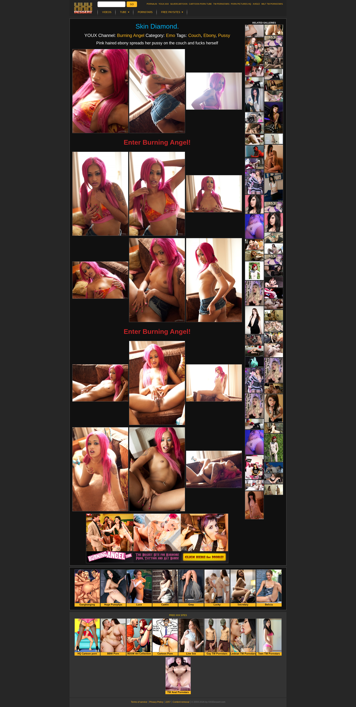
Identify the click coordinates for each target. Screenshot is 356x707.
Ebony (209, 35)
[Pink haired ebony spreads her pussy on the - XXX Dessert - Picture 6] (214, 193)
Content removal (181, 702)
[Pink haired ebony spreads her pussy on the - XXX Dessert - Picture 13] (100, 469)
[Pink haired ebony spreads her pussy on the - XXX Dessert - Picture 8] (157, 280)
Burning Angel (130, 35)
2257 (168, 702)
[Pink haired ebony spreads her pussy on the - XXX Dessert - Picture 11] (157, 383)
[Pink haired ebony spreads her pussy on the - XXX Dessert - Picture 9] (214, 280)
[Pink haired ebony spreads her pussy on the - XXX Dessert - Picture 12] (214, 383)
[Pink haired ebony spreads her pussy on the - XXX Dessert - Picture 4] (100, 194)
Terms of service (139, 702)
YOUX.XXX (164, 4)
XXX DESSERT (83, 8)
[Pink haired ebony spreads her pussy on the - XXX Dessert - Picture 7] (100, 280)
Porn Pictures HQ (241, 4)
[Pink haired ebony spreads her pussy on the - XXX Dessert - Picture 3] (214, 91)
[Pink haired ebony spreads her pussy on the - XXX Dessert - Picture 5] (157, 194)
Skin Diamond (156, 26)
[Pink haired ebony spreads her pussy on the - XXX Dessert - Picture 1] (100, 91)
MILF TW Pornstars (272, 4)
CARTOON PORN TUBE (200, 4)
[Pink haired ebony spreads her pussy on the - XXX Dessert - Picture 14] (157, 469)
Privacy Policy (156, 702)
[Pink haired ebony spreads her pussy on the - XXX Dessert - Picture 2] (157, 91)
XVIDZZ (256, 4)
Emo (170, 35)
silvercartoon (178, 4)
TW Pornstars (221, 4)
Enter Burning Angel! (157, 142)
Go (132, 4)
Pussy (224, 35)
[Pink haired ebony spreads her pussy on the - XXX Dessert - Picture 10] (100, 383)
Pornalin (152, 4)
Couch (194, 35)
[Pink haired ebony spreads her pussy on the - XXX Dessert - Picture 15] (214, 469)
